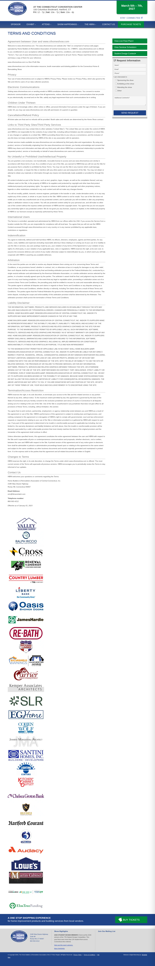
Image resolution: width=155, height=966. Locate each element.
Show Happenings (67, 24)
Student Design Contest (124, 54)
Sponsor (16, 24)
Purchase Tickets (131, 24)
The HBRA (90, 24)
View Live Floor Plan (123, 41)
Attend (46, 24)
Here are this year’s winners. (63, 945)
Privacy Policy (77, 954)
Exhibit (30, 24)
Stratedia (144, 954)
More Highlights (59, 948)
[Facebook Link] (142, 18)
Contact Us (108, 24)
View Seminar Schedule (125, 47)
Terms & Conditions (89, 954)
